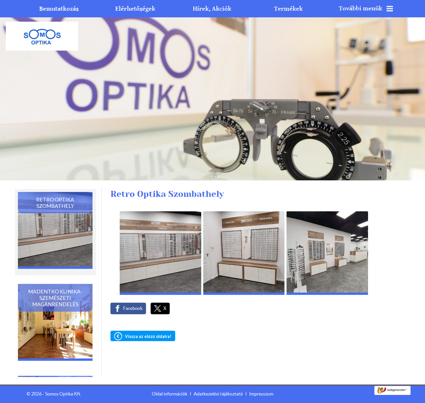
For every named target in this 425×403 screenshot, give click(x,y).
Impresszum (261, 394)
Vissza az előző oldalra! (148, 336)
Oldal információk (169, 394)
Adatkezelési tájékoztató (218, 394)
